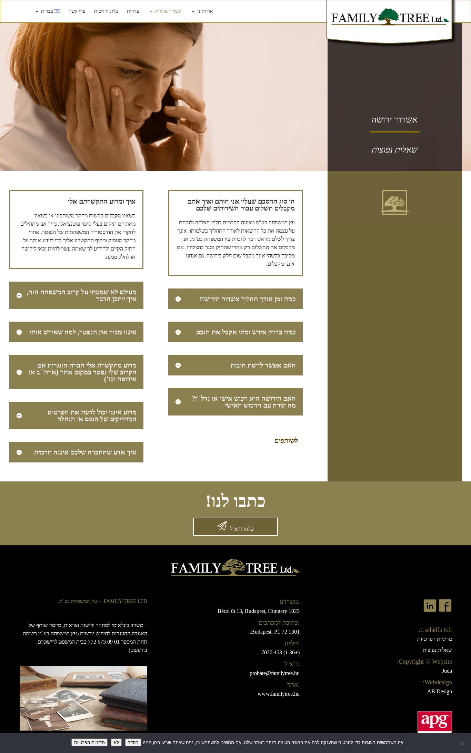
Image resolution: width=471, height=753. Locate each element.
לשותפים (286, 440)
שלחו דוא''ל (242, 529)
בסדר (133, 742)
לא (116, 742)
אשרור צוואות (168, 11)
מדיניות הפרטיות (434, 639)
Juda (447, 671)
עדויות (133, 11)
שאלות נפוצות (437, 650)
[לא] (462, 743)
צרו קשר (77, 11)
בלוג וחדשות (106, 11)
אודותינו (205, 11)
